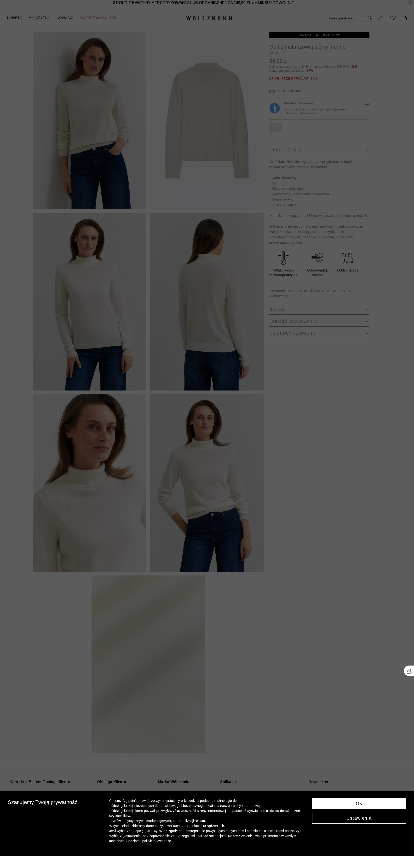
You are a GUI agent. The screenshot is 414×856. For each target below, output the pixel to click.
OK (359, 803)
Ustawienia (359, 818)
